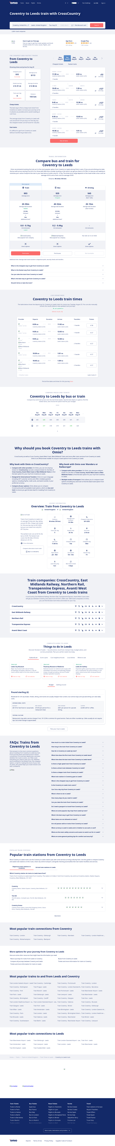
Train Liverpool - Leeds (65, 994)
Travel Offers (91, 1112)
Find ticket (17, 77)
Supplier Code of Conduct (64, 1141)
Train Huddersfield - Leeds (42, 1048)
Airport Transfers (92, 1109)
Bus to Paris (33, 1118)
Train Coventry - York (16, 991)
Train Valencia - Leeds (40, 1017)
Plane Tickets (52, 1104)
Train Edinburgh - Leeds (41, 994)
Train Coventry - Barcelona (89, 987)
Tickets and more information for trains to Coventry (74, 961)
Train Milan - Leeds (16, 1009)
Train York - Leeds (39, 1006)
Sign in (103, 3)
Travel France (91, 1118)
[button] (53, 25)
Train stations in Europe (94, 1107)
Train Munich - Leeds (40, 991)
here (71, 381)
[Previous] (32, 413)
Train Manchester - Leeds (89, 994)
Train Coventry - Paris (16, 1013)
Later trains (91, 375)
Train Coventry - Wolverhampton (20, 939)
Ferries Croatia (72, 1109)
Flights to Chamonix (54, 1107)
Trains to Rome (15, 1107)
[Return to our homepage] (15, 3)
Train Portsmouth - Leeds (66, 991)
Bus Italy (32, 1112)
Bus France (32, 1109)
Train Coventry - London (17, 935)
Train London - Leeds (40, 1013)
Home (12, 1057)
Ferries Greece (72, 1107)
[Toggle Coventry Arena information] (102, 907)
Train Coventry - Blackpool (42, 939)
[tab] (58, 64)
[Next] (102, 58)
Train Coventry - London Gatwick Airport (94, 1009)
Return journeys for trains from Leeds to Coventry (26, 959)
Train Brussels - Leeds (16, 1017)
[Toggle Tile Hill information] (102, 898)
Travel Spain (91, 1115)
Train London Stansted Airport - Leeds (46, 1002)
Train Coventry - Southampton (19, 1021)
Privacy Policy (48, 1141)
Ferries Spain (72, 1112)
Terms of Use (37, 1141)
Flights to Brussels (54, 1112)
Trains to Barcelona (16, 1118)
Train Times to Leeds (46, 1057)
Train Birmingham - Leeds (66, 1009)
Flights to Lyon (53, 1109)
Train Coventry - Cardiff (41, 998)
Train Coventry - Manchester (67, 1017)
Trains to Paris (15, 1109)
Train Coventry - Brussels (89, 1002)
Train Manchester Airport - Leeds (91, 991)
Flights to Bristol (53, 1118)
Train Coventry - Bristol (65, 1006)
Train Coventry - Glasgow (65, 998)
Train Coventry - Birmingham (19, 998)
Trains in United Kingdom (30, 1057)
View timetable (17, 98)
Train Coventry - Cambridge (42, 983)
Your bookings (86, 3)
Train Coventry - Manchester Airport (69, 1021)
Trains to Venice (15, 1112)
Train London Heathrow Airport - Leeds (22, 1002)
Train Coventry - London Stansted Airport (71, 987)
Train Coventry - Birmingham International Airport (73, 1013)
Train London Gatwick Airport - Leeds (21, 983)
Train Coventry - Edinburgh (42, 935)
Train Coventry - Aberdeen (66, 935)
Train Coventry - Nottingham (19, 987)
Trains (22, 3)
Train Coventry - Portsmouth (67, 983)
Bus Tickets (33, 1104)
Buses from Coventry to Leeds (67, 959)
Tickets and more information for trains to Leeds (25, 964)
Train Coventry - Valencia (65, 1002)
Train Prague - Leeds (40, 987)
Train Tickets (14, 1104)
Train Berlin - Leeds (40, 1021)
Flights (33, 3)
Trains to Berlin (15, 1115)
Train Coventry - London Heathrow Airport (94, 935)
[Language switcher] (75, 3)
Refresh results (56, 311)
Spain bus (32, 1107)
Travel (89, 1104)
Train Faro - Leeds (87, 998)
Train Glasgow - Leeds (17, 1006)
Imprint (28, 1141)
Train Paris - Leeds (15, 994)
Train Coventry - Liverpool (89, 1021)
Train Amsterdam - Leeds (41, 1009)
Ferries (39, 3)
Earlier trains (24, 375)
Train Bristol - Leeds (87, 1017)
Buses (27, 3)
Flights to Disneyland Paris (57, 1115)
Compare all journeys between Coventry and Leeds (26, 961)
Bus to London (34, 1115)
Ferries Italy (71, 1115)
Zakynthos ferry (73, 1118)
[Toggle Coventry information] (102, 888)
